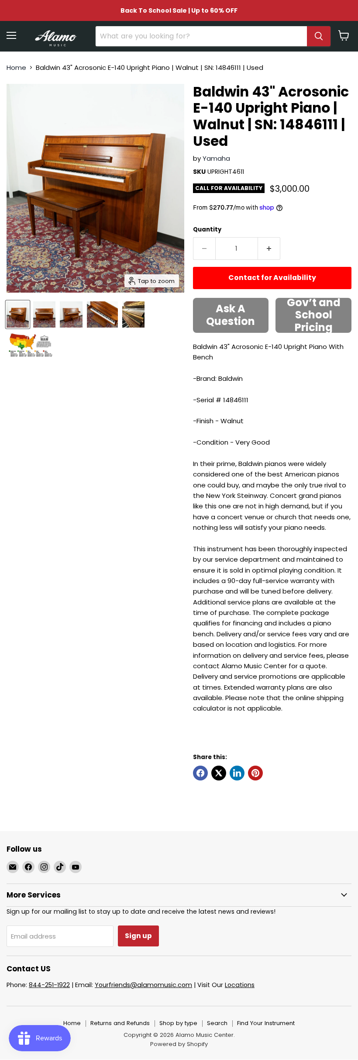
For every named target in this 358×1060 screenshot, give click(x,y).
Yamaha (216, 158)
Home (16, 67)
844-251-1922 (49, 985)
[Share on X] (218, 773)
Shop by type (178, 1023)
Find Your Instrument (266, 1023)
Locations (240, 985)
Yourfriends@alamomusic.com (143, 985)
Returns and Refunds (120, 1023)
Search (217, 1023)
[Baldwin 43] (18, 314)
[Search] (318, 36)
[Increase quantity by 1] (269, 248)
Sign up (138, 936)
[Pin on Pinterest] (255, 773)
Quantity (207, 229)
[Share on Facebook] (200, 773)
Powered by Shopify (179, 1044)
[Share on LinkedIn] (237, 773)
